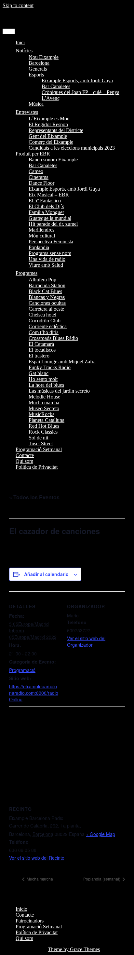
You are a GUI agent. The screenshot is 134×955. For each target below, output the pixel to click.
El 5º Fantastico (45, 200)
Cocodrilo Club (44, 320)
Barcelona (39, 63)
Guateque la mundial (50, 218)
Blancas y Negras (47, 297)
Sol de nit (38, 437)
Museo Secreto (44, 408)
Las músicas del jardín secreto (59, 391)
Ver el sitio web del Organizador (86, 641)
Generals (38, 69)
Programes (26, 273)
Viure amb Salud (46, 265)
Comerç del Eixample (51, 142)
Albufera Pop (42, 279)
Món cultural (42, 235)
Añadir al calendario (46, 574)
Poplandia (39, 247)
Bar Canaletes (56, 86)
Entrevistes (27, 112)
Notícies (24, 50)
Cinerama (38, 177)
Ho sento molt (43, 379)
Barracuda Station (47, 285)
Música (36, 104)
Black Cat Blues (45, 291)
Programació (22, 670)
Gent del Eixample (48, 136)
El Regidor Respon (48, 124)
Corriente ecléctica (48, 326)
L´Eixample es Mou (49, 118)
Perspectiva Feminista (51, 241)
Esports (36, 74)
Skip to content (18, 5)
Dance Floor (41, 183)
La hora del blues (46, 385)
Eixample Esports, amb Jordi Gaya (77, 80)
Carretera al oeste (46, 309)
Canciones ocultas (47, 303)
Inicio (21, 909)
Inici (20, 42)
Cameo (36, 171)
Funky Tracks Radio (50, 367)
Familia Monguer (46, 212)
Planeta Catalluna (46, 420)
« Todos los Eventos (34, 497)
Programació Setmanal (39, 449)
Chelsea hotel (42, 314)
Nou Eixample (44, 57)
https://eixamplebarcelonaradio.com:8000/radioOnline (33, 693)
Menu (9, 31)
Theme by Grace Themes (74, 949)
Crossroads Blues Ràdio (53, 338)
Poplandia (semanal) (102, 878)
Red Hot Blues (44, 426)
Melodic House (44, 396)
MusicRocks (41, 414)
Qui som (24, 461)
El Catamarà (41, 344)
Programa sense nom (50, 253)
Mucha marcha (44, 402)
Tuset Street (41, 443)
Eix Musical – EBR (49, 194)
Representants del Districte (56, 130)
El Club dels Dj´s (46, 206)
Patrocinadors (30, 920)
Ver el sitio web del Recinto (36, 857)
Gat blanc (38, 373)
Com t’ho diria (44, 332)
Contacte (25, 455)
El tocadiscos (42, 350)
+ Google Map (100, 834)
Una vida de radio (47, 259)
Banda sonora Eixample (53, 159)
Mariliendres (41, 230)
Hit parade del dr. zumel (53, 224)
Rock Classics (43, 432)
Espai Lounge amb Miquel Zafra (62, 361)
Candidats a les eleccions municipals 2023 (72, 148)
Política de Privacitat (37, 467)
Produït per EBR (33, 153)
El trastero (39, 355)
